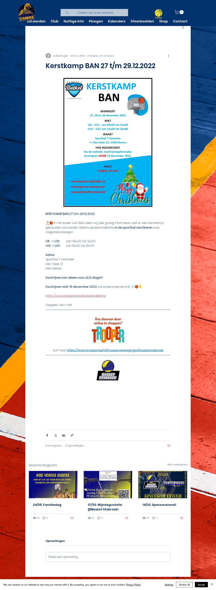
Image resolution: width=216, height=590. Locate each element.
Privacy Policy (133, 584)
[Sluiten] (212, 584)
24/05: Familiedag (47, 505)
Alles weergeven (177, 464)
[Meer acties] (168, 56)
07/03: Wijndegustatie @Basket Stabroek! (105, 507)
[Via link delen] (72, 435)
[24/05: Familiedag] (53, 484)
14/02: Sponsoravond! (159, 505)
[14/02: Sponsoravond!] (162, 484)
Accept (201, 584)
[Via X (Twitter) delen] (55, 435)
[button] (179, 12)
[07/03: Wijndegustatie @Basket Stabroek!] (108, 484)
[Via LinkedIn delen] (63, 435)
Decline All (184, 584)
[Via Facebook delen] (47, 435)
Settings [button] (169, 584)
